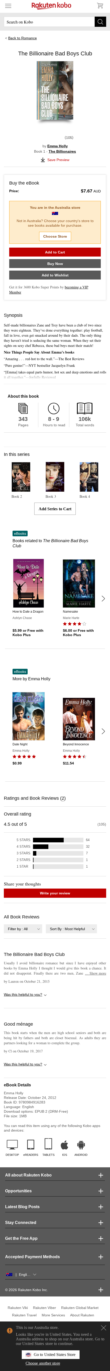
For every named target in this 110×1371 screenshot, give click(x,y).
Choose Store (55, 236)
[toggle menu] (8, 5)
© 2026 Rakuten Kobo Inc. (26, 1290)
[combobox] (23, 928)
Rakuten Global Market (79, 1308)
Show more (95, 973)
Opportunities (18, 1191)
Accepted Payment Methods (32, 1257)
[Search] (100, 22)
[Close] (103, 1327)
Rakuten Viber (44, 1308)
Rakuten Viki (18, 1308)
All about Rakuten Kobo (28, 1175)
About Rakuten (82, 1315)
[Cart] (99, 5)
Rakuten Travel (24, 1315)
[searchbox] (55, 22)
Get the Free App (21, 1238)
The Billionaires (62, 151)
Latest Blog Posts (22, 1207)
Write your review (55, 893)
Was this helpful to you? (23, 994)
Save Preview (58, 160)
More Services (53, 1315)
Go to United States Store (54, 1354)
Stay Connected (20, 1222)
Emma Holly (57, 146)
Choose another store (43, 1363)
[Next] (103, 598)
